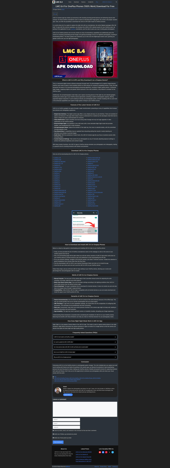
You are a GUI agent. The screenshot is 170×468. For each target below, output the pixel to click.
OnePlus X (57, 182)
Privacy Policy (103, 466)
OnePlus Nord (91, 188)
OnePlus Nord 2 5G (93, 161)
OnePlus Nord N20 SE (60, 190)
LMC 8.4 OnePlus (97, 378)
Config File (90, 2)
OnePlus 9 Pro (91, 204)
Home (70, 2)
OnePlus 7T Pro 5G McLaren (95, 192)
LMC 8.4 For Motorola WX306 (84, 452)
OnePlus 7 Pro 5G (92, 186)
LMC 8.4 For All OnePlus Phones (61, 378)
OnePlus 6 (57, 180)
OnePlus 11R (57, 157)
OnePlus (73, 29)
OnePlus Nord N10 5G (93, 180)
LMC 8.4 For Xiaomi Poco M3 (83, 457)
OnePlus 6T (57, 184)
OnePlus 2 (57, 173)
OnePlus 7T (57, 186)
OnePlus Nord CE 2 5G (94, 159)
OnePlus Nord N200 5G (94, 157)
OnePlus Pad (57, 159)
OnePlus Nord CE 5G (93, 165)
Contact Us (115, 466)
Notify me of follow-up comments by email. (65, 434)
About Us (96, 466)
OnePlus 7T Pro (92, 190)
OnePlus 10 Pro (92, 169)
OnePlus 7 (57, 178)
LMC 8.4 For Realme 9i (82, 454)
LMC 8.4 (59, 2)
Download (76, 2)
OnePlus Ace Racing (59, 196)
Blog (97, 2)
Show (55, 14)
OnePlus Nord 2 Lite (93, 196)
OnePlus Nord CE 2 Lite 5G (95, 177)
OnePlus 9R (91, 171)
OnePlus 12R (91, 198)
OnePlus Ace (91, 202)
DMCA (109, 466)
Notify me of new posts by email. (63, 437)
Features (83, 2)
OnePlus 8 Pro (91, 184)
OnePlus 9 (90, 163)
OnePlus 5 (57, 177)
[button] (116, 2)
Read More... (67, 394)
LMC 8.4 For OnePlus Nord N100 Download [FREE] (65, 380)
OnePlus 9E (57, 205)
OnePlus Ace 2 (58, 169)
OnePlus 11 (57, 198)
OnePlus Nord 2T (58, 204)
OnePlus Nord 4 (92, 200)
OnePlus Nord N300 (59, 200)
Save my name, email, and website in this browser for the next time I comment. (75, 430)
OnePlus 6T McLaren (59, 161)
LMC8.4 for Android (107, 2)
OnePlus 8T (57, 188)
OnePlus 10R (91, 194)
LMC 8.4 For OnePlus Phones (85, 378)
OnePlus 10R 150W (93, 175)
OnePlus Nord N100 (93, 205)
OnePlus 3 (57, 175)
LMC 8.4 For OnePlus (74, 378)
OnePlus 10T (57, 202)
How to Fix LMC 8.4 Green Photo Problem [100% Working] (67, 379)
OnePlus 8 (90, 178)
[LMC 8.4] (53, 2)
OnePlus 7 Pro (58, 167)
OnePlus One (57, 171)
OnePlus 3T (91, 173)
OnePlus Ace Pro (58, 194)
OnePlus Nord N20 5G (60, 192)
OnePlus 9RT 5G (92, 167)
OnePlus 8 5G (91, 182)
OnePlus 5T (57, 165)
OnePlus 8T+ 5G (58, 163)
